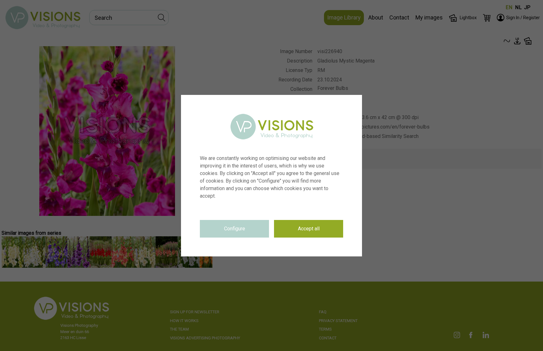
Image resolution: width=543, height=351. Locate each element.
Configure (234, 229)
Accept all (309, 229)
